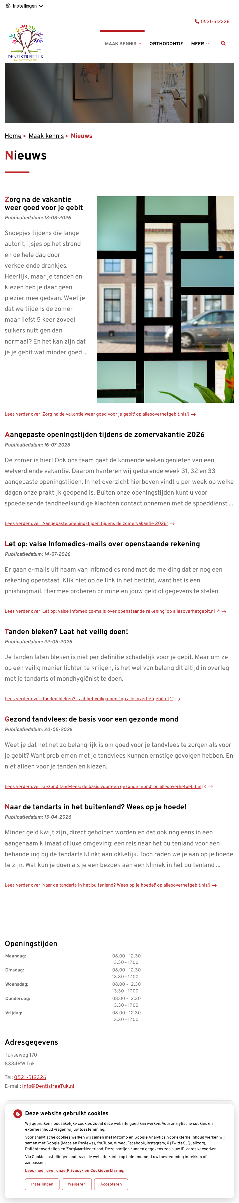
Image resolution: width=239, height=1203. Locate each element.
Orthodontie (166, 44)
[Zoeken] (223, 43)
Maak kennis (120, 44)
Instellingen (42, 1184)
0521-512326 (30, 1077)
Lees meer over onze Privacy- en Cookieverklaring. (74, 1170)
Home (13, 136)
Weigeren (77, 1184)
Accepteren (111, 1184)
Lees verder (94, 414)
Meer (197, 44)
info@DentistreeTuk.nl (48, 1086)
